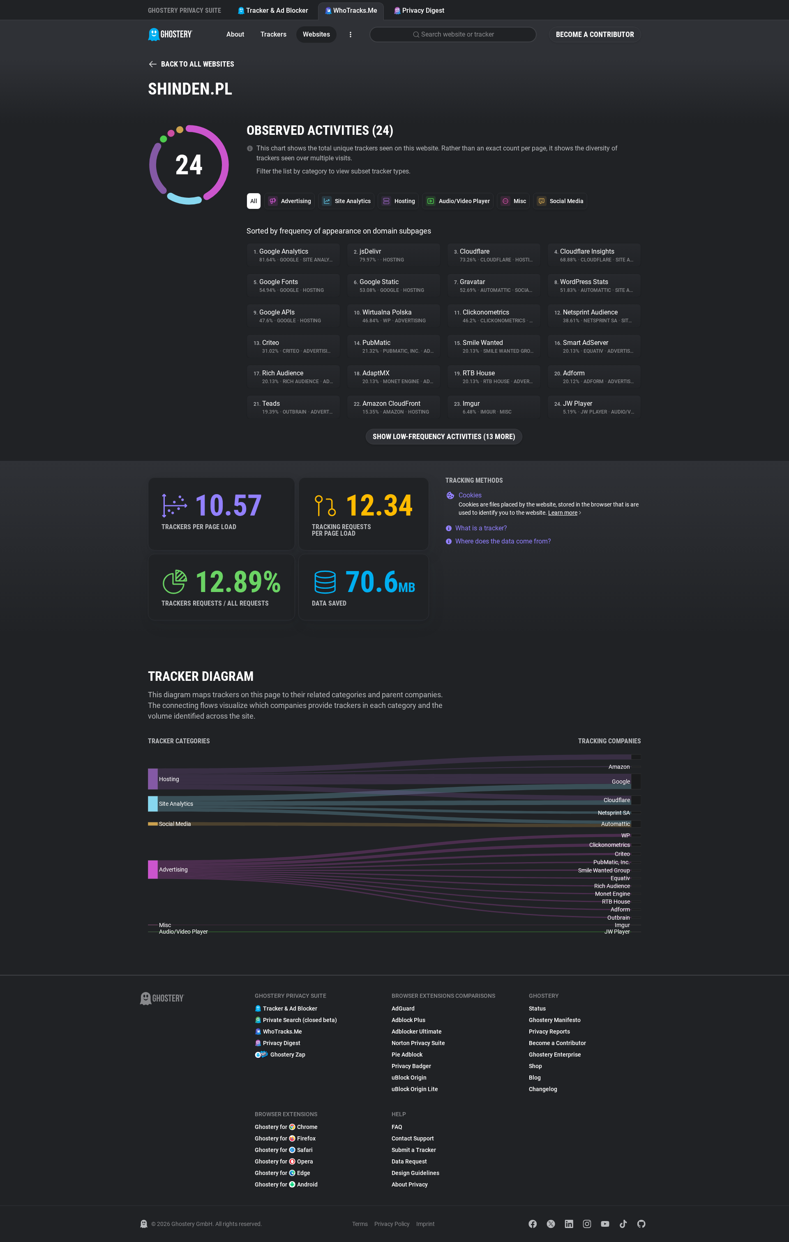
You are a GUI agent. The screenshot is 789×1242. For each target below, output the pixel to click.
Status (537, 1008)
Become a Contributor (595, 34)
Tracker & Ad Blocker (277, 10)
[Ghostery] (170, 34)
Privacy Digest (423, 10)
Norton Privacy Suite (418, 1043)
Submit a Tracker (414, 1150)
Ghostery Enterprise (555, 1054)
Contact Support (413, 1138)
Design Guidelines (415, 1173)
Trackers (273, 34)
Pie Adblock (407, 1054)
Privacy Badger (411, 1066)
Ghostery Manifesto (555, 1020)
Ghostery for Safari (284, 1150)
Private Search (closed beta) (300, 1020)
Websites (316, 34)
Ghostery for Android (286, 1184)
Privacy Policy (392, 1224)
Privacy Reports (549, 1031)
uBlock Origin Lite (415, 1089)
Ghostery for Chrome (286, 1127)
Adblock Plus (408, 1020)
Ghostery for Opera (284, 1161)
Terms (360, 1224)
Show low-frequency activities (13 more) (444, 436)
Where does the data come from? (503, 541)
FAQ (397, 1127)
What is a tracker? (481, 528)
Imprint (425, 1224)
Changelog (543, 1089)
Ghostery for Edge (282, 1173)
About (235, 34)
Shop (535, 1066)
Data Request (409, 1161)
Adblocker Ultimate (417, 1031)
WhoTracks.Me (355, 10)
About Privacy (410, 1184)
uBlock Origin (409, 1077)
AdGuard (403, 1008)
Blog (535, 1077)
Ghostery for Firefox (285, 1138)
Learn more (562, 512)
